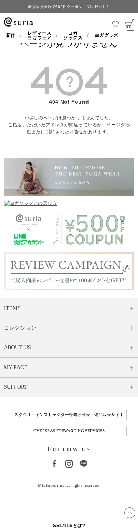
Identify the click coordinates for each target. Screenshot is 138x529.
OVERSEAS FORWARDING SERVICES (69, 431)
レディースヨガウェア (39, 35)
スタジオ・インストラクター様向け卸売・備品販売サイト (69, 415)
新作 (11, 35)
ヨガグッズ (106, 35)
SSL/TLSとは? (69, 525)
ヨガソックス (72, 35)
